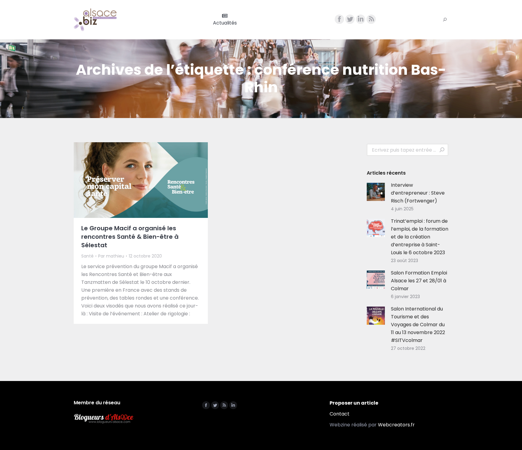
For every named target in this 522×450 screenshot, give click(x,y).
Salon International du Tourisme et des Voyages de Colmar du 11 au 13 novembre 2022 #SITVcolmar (418, 324)
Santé (87, 256)
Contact (340, 413)
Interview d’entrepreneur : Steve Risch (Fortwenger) (418, 193)
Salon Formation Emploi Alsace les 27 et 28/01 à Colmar (419, 280)
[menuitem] (225, 19)
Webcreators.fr (396, 424)
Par (111, 256)
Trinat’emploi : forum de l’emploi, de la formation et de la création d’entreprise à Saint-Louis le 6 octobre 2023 (419, 237)
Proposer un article (354, 402)
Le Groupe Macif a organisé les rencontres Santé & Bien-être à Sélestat (130, 236)
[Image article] (376, 192)
